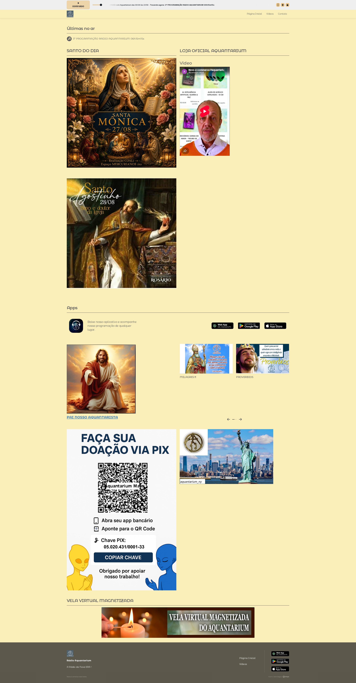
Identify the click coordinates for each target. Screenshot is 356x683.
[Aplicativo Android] (283, 5)
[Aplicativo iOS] (287, 5)
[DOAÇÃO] (121, 509)
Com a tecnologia (275, 677)
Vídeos (270, 14)
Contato (282, 14)
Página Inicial (254, 14)
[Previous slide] (228, 419)
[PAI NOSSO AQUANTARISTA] (101, 379)
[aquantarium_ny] (226, 456)
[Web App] (278, 5)
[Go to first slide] (240, 419)
